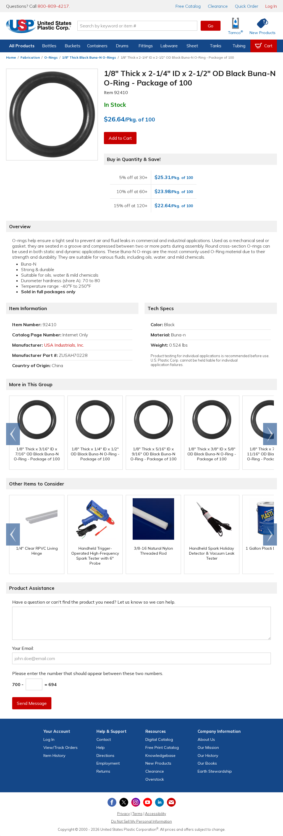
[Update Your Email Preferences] (171, 802)
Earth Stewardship (215, 771)
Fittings (145, 45)
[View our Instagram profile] (135, 802)
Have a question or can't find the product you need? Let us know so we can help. (93, 602)
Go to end (13, 434)
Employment (108, 763)
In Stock (115, 104)
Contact (103, 739)
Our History (208, 755)
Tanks (215, 45)
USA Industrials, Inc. (64, 345)
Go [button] (210, 25)
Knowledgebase (160, 755)
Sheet (192, 45)
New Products (158, 763)
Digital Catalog (159, 739)
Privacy (123, 813)
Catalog (188, 6)
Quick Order (246, 6)
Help (100, 747)
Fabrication (30, 57)
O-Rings (51, 57)
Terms (137, 813)
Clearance (218, 6)
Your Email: (23, 648)
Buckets (72, 45)
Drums (122, 45)
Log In (271, 6)
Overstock (154, 779)
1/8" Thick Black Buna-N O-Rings (89, 57)
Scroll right (270, 434)
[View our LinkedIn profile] (159, 802)
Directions (105, 755)
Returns (103, 771)
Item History (54, 755)
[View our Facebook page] (111, 802)
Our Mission (208, 747)
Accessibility (155, 813)
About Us (206, 739)
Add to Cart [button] (120, 138)
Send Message (32, 703)
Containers (97, 45)
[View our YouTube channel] (147, 802)
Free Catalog (162, 747)
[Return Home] (38, 26)
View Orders (60, 747)
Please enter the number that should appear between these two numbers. (87, 673)
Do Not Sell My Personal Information (141, 821)
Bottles (49, 45)
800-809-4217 (53, 6)
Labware (169, 45)
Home (11, 57)
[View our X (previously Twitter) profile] (123, 802)
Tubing (238, 45)
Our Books (207, 763)
